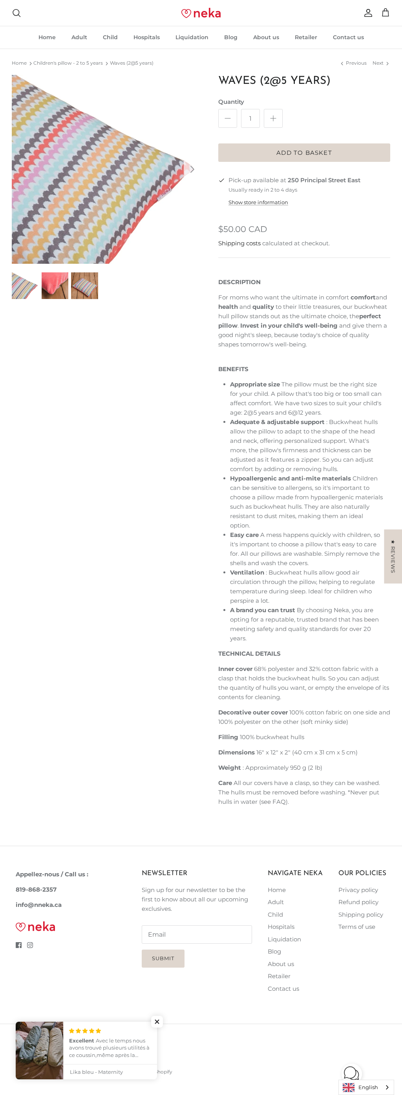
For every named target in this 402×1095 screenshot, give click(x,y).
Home (47, 37)
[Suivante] (192, 169)
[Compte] (366, 13)
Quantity (231, 101)
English (368, 1087)
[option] (106, 169)
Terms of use (356, 926)
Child (110, 37)
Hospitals (146, 37)
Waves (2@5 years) (131, 63)
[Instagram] (30, 945)
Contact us (348, 37)
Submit (163, 958)
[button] (352, 1074)
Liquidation (191, 37)
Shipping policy (360, 914)
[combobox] (366, 1087)
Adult (79, 37)
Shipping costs (239, 243)
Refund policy (358, 902)
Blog (231, 37)
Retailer (306, 37)
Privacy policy (358, 890)
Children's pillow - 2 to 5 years (68, 63)
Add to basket (304, 152)
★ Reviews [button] (393, 556)
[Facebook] (19, 945)
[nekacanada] (201, 13)
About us (266, 37)
